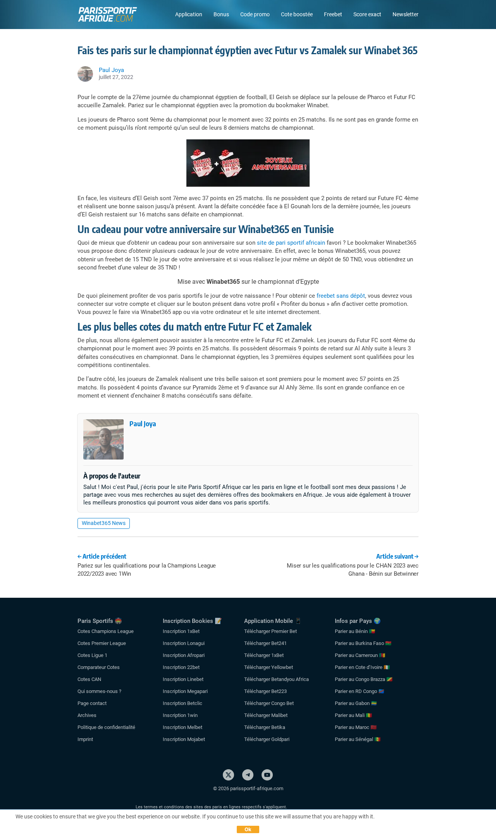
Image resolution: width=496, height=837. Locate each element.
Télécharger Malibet (266, 715)
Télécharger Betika (264, 727)
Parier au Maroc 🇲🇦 (356, 727)
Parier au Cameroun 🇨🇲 (360, 655)
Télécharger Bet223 (265, 691)
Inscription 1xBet (181, 631)
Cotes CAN (89, 679)
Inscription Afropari (184, 655)
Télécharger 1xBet (264, 655)
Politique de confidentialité (106, 727)
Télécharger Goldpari (266, 739)
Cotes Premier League (102, 643)
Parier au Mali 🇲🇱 (353, 715)
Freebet (333, 14)
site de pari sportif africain (291, 242)
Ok (248, 829)
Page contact (92, 703)
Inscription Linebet (183, 679)
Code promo (255, 14)
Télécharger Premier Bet (270, 631)
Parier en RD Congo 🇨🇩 (359, 691)
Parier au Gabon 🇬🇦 (356, 703)
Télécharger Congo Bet (269, 703)
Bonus (221, 14)
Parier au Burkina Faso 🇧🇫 (363, 643)
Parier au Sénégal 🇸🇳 (358, 739)
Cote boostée (297, 14)
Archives (87, 715)
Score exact (367, 14)
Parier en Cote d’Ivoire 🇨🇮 (362, 667)
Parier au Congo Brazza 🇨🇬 (364, 679)
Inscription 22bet (181, 667)
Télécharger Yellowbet (268, 667)
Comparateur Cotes (99, 667)
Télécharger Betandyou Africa (276, 679)
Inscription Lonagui (184, 643)
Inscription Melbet (182, 727)
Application (188, 14)
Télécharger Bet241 (265, 643)
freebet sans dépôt (341, 295)
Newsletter (405, 14)
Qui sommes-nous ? (99, 691)
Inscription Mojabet (184, 739)
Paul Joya (142, 423)
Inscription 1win (180, 715)
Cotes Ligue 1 (92, 655)
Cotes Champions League (106, 631)
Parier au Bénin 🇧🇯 (355, 631)
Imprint (85, 739)
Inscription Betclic (182, 703)
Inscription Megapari (185, 691)
